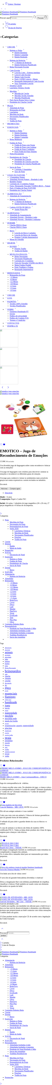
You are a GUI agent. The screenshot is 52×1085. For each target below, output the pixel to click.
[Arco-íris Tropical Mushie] (26, 867)
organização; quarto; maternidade (19, 725)
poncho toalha (9, 735)
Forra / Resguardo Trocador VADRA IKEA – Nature (30, 186)
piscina (8, 728)
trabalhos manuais (10, 751)
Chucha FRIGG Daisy (18, 227)
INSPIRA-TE (12, 326)
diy (6, 685)
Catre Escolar (15, 70)
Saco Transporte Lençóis (24, 83)
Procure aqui (5, 18)
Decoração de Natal (17, 555)
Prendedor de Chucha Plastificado (27, 164)
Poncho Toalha (20, 249)
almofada (7, 650)
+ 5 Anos (13, 598)
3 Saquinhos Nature (17, 177)
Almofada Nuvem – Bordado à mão (23, 217)
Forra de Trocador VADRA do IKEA (29, 263)
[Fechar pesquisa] (2, 941)
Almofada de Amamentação (20, 196)
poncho (7, 733)
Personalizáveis (11, 626)
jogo (7, 705)
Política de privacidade (18, 316)
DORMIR (11, 223)
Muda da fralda (15, 548)
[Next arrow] (8, 389)
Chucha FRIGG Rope (18, 225)
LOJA (9, 298)
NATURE (9, 572)
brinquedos (13, 671)
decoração (8, 683)
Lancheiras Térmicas (22, 531)
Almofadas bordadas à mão (20, 631)
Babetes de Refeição (17, 60)
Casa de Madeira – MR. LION (12, 807)
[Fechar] (1, 514)
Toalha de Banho (21, 251)
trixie (7, 754)
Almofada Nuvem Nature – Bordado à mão (26, 179)
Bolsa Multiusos (16, 139)
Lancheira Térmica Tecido (20, 88)
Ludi (11, 607)
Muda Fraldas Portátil (23, 265)
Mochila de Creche (22, 93)
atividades (7, 655)
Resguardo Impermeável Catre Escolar (29, 81)
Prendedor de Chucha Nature (21, 190)
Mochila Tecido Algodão (24, 96)
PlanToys (13, 611)
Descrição (8, 493)
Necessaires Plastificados (19, 116)
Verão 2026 (14, 529)
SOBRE (10, 309)
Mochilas (13, 91)
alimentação (8, 647)
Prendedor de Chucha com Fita (26, 162)
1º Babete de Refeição (23, 63)
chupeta (8, 678)
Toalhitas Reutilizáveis (18, 635)
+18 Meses (14, 284)
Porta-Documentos (17, 154)
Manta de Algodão (17, 239)
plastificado (8, 730)
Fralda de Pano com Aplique (25, 147)
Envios (12, 314)
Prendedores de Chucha (19, 157)
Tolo (11, 618)
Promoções (9, 550)
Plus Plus (13, 620)
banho (7, 664)
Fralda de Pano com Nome (25, 145)
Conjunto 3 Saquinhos (23, 169)
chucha (7, 676)
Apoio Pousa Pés (21, 209)
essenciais (11, 693)
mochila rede (11, 718)
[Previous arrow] (3, 389)
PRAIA (10, 106)
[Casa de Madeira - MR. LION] (26, 805)
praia (8, 738)
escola (6, 690)
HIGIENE (11, 243)
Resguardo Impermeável (24, 269)
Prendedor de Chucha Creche (21, 102)
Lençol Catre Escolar (23, 75)
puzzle (7, 743)
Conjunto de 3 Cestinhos (24, 261)
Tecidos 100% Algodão (19, 304)
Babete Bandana (21, 53)
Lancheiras (14, 112)
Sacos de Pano (15, 167)
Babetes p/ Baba (16, 50)
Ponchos (13, 119)
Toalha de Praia (16, 121)
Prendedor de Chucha (23, 159)
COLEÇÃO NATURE (16, 175)
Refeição (7, 745)
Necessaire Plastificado (23, 259)
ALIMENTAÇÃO (14, 194)
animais (9, 652)
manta (6, 710)
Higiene (8, 544)
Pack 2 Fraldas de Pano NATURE (23, 188)
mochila (9, 715)
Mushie (12, 609)
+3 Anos (13, 288)
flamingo (10, 696)
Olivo (12, 622)
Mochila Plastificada (22, 98)
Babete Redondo (21, 57)
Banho (12, 546)
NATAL (8, 552)
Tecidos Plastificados (18, 306)
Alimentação (10, 574)
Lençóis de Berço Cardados (25, 233)
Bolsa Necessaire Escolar (19, 67)
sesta (6, 747)
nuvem (7, 723)
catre (6, 674)
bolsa (6, 666)
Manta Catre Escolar (22, 77)
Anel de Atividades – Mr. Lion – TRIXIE (16, 902)
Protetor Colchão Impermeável (26, 237)
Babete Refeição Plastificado (25, 65)
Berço (12, 231)
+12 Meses (14, 282)
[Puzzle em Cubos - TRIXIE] (26, 844)
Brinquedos (9, 581)
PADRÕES (11, 302)
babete (7, 661)
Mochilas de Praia (16, 522)
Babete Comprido (21, 55)
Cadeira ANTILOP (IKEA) (20, 207)
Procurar (41, 18)
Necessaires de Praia (17, 524)
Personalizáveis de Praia (19, 526)
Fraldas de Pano (16, 143)
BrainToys (14, 600)
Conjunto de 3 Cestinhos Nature (22, 184)
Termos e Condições (17, 320)
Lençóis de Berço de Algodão (26, 235)
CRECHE (11, 47)
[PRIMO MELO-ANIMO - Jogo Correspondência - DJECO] (26, 771)
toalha (7, 749)
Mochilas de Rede (16, 114)
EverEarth (13, 615)
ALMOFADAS (13, 213)
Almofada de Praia (17, 108)
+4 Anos (13, 290)
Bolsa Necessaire (21, 256)
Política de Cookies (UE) (19, 318)
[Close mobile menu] (1, 950)
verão (7, 756)
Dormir (7, 568)
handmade (11, 702)
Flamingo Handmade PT (19, 312)
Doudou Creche (16, 86)
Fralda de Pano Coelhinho (24, 149)
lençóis (7, 708)
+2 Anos (13, 286)
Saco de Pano (20, 172)
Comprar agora (15, 489)
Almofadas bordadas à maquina (22, 633)
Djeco (12, 605)
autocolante (8, 657)
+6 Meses (13, 279)
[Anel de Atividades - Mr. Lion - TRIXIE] (26, 898)
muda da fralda (11, 721)
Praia (7, 520)
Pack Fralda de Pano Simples (26, 152)
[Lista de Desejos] (2, 445)
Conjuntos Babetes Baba (14, 624)
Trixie (12, 613)
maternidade (11, 712)
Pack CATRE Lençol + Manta (26, 79)
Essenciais (9, 557)
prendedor (9, 741)
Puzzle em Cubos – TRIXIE (11, 848)
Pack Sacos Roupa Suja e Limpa (22, 100)
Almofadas (9, 579)
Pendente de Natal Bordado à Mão (23, 628)
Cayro (12, 602)
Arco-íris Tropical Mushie (10, 870)
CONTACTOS (13, 323)
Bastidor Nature (16, 182)
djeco (8, 687)
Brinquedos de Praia (17, 110)
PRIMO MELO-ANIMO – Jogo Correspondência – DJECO (23, 777)
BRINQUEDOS (13, 273)
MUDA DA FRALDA (18, 254)
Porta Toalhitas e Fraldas (24, 267)
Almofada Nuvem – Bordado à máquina (25, 219)
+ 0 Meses (14, 277)
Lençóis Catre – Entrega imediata (27, 73)
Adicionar (4, 489)
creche (8, 680)
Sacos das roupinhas (17, 637)
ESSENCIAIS (12, 127)
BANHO (13, 246)
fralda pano (8, 699)
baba (6, 659)
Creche (7, 542)
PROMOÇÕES (13, 124)
